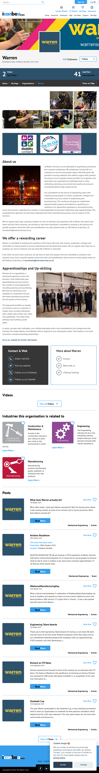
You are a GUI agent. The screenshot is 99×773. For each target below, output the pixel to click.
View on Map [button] (88, 83)
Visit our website (22, 365)
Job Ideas (77, 15)
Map (70, 15)
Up (81, 2)
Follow (85, 59)
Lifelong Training (71, 372)
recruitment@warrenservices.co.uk (39, 260)
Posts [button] (46, 739)
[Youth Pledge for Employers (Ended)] (72, 144)
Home (47, 15)
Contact (66, 358)
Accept (63, 765)
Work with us (69, 365)
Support (85, 15)
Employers (64, 15)
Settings (83, 765)
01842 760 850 (22, 358)
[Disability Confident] (27, 144)
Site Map (93, 15)
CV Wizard (73, 11)
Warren (9, 57)
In (92, 2)
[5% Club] (49, 144)
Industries (54, 15)
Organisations (28, 83)
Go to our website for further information (19, 340)
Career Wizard (61, 11)
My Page (82, 11)
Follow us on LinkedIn (25, 379)
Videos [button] (47, 403)
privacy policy (59, 758)
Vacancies (92, 11)
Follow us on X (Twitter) (26, 372)
